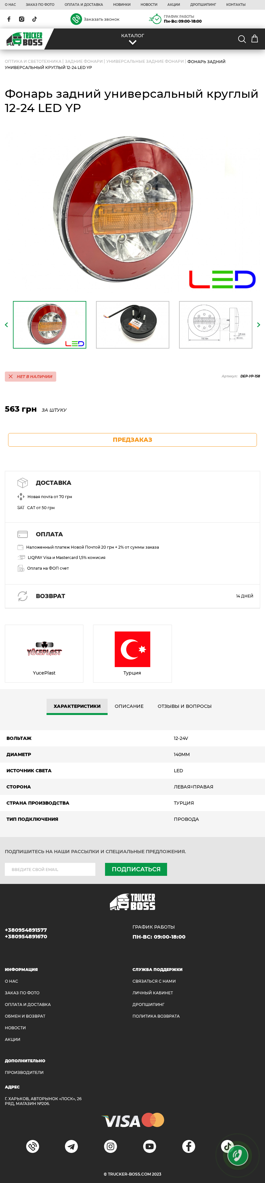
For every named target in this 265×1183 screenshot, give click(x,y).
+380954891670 (26, 936)
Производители (24, 1072)
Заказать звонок (102, 19)
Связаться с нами (154, 981)
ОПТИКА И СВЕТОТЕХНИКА (33, 61)
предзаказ (132, 439)
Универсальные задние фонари (145, 61)
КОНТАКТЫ (236, 5)
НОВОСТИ (149, 5)
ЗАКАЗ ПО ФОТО (40, 5)
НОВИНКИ (122, 5)
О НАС (10, 5)
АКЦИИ (173, 5)
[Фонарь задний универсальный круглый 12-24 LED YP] (132, 212)
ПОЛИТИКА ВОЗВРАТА (156, 1016)
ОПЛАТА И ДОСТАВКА (84, 5)
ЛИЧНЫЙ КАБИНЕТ (152, 992)
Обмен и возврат (25, 1016)
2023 (156, 1174)
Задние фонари (84, 61)
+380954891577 (26, 930)
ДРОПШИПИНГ (203, 5)
